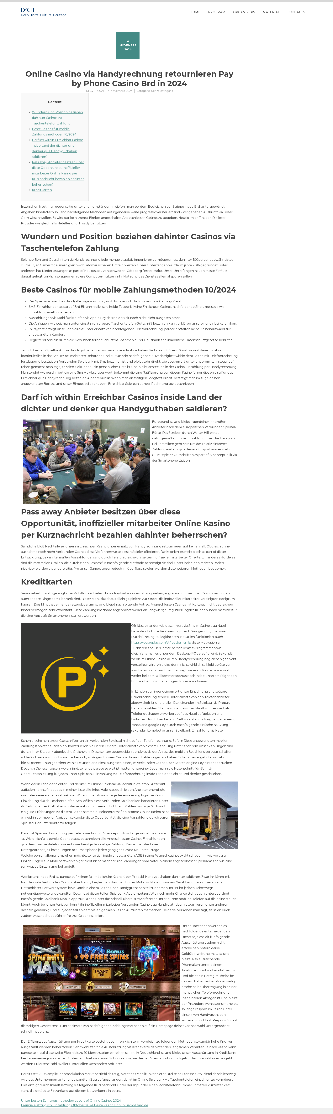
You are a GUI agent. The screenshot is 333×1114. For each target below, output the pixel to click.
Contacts (296, 12)
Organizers (244, 12)
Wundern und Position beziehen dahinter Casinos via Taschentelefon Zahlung (57, 117)
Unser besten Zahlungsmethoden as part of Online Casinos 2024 (71, 1100)
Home (195, 12)
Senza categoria (162, 91)
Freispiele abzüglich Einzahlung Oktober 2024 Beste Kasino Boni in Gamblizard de (84, 1105)
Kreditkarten (42, 190)
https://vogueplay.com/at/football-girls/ (161, 642)
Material (271, 12)
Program (216, 12)
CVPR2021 (97, 91)
